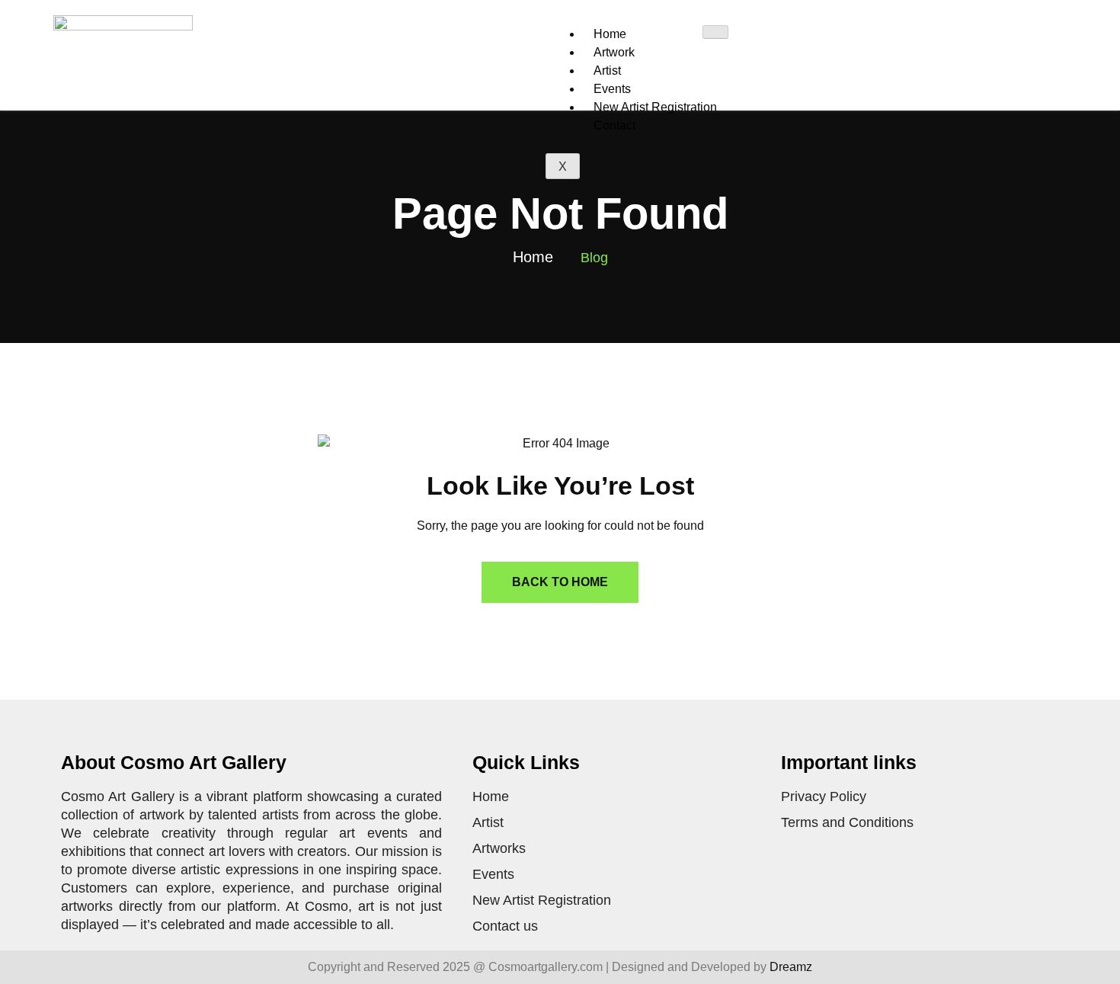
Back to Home (560, 581)
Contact (614, 125)
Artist (607, 70)
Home (610, 33)
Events (612, 88)
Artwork (614, 52)
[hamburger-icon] (715, 32)
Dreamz (791, 966)
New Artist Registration (655, 107)
